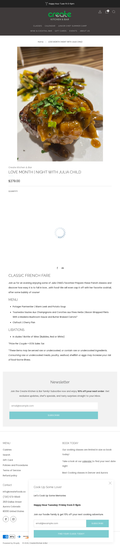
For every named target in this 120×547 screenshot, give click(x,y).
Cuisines (7, 449)
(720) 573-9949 (11, 496)
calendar (87, 461)
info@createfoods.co (14, 491)
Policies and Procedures (15, 465)
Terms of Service (12, 470)
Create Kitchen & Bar (20, 167)
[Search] (113, 11)
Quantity (13, 191)
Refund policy (10, 475)
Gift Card (8, 460)
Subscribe (97, 523)
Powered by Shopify (11, 543)
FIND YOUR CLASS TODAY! (71, 533)
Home (40, 42)
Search (6, 454)
